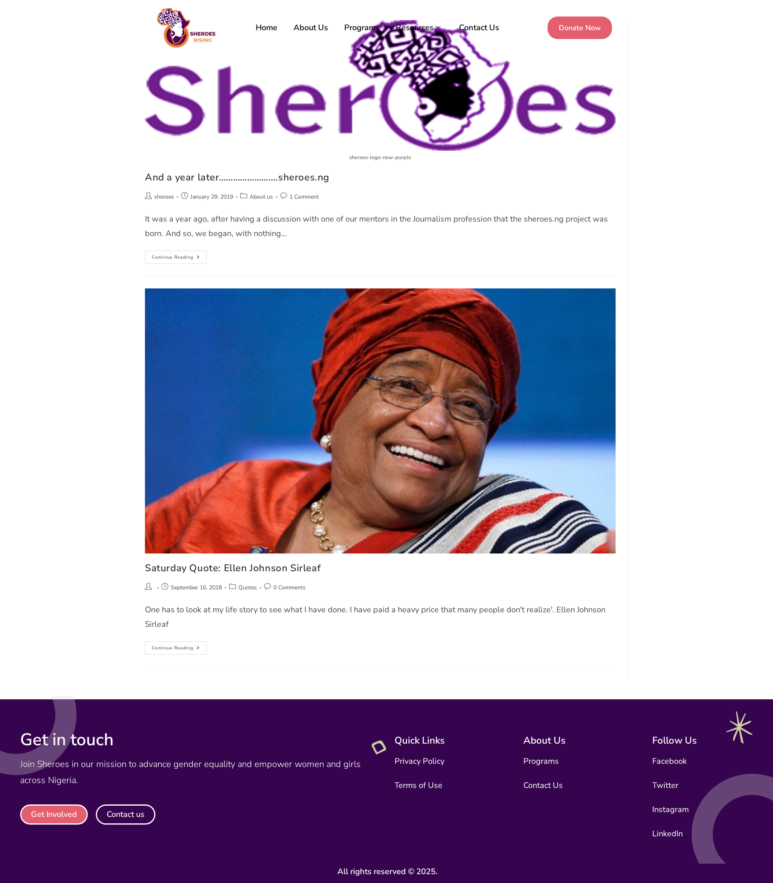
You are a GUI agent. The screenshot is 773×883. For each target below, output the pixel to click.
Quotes (247, 587)
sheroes (164, 197)
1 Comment (304, 197)
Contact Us (479, 27)
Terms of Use (418, 785)
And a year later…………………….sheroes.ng (237, 177)
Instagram (670, 809)
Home (266, 27)
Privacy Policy (419, 761)
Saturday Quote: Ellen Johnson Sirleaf (232, 568)
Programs (362, 27)
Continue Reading (179, 255)
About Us (310, 27)
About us (261, 197)
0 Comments (289, 587)
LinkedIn (667, 833)
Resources (415, 27)
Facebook (669, 761)
